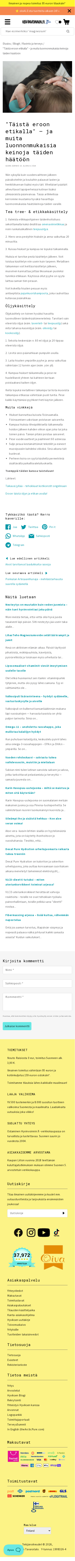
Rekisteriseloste (17, 1365)
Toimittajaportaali (18, 1419)
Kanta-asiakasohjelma (21, 1315)
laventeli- (37, 323)
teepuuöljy (54, 323)
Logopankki (14, 1414)
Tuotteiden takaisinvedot (22, 1334)
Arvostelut (13, 1390)
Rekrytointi (14, 1400)
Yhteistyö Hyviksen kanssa (23, 1405)
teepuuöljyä (40, 229)
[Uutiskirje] (64, 1213)
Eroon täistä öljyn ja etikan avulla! (26, 493)
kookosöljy (12, 333)
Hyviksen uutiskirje (18, 1320)
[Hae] (68, 31)
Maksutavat (14, 1295)
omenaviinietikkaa (53, 224)
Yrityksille (13, 1329)
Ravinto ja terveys (32, 43)
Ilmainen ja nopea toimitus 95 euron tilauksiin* (34, 3)
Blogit (16, 43)
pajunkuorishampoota (34, 293)
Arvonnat (13, 1410)
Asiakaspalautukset (19, 1305)
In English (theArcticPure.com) (25, 1429)
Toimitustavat (15, 1300)
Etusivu (7, 43)
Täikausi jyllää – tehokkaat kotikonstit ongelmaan (36, 486)
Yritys (10, 1385)
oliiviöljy (48, 328)
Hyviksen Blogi (16, 1395)
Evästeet (12, 1360)
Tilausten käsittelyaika (21, 1310)
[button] (66, 22)
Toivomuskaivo (16, 1324)
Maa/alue (30, 1525)
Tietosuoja (14, 1355)
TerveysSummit (16, 1424)
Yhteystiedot (15, 1290)
